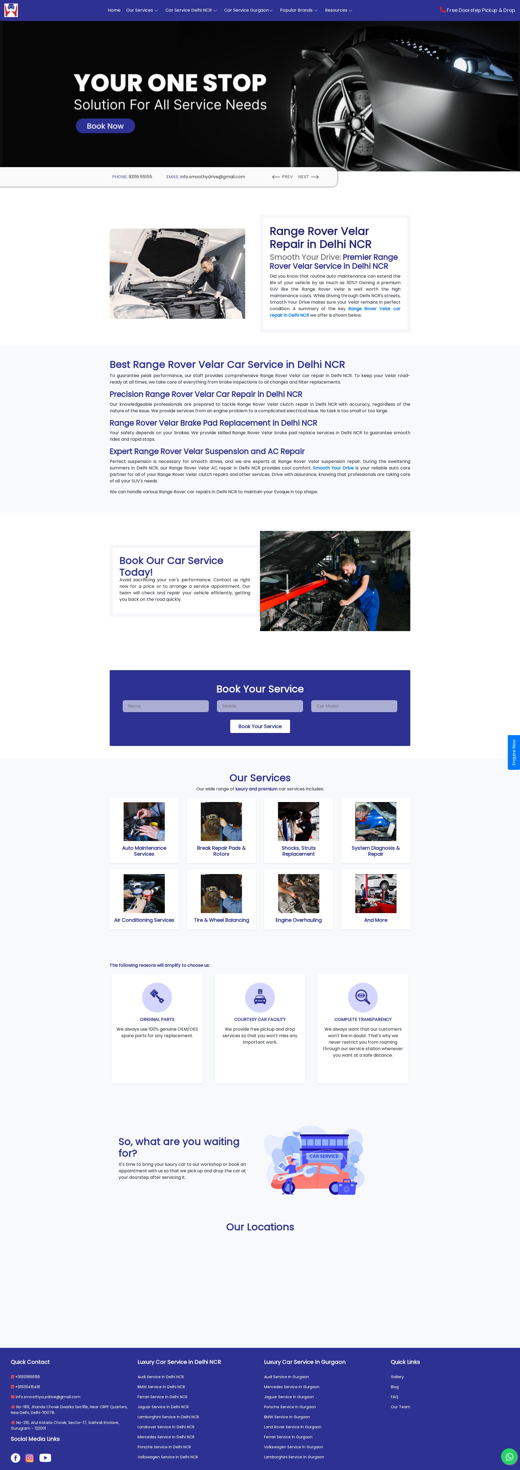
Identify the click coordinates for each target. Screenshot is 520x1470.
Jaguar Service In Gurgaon (289, 1397)
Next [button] (304, 177)
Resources (336, 10)
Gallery (397, 1377)
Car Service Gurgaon (246, 10)
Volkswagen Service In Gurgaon (293, 1447)
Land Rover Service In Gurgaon (292, 1427)
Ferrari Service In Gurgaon (288, 1437)
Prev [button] (287, 177)
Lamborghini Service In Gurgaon (294, 1457)
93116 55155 (140, 177)
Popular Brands (297, 10)
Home (115, 10)
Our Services (140, 10)
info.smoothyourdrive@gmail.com (47, 1397)
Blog (395, 1387)
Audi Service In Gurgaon (286, 1377)
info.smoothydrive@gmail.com (212, 177)
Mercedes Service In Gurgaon (292, 1387)
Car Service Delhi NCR (189, 10)
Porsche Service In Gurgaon (290, 1407)
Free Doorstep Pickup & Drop (480, 10)
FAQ (394, 1397)
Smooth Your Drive (332, 468)
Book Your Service (260, 726)
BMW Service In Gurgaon (287, 1417)
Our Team (400, 1407)
